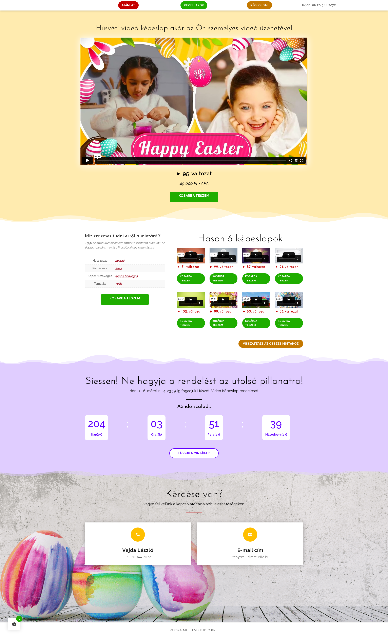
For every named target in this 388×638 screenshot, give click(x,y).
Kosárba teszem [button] (186, 278)
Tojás (118, 283)
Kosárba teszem (194, 196)
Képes (119, 276)
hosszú (119, 260)
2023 (118, 268)
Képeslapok (194, 5)
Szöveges (131, 276)
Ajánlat (128, 5)
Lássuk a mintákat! (194, 453)
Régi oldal (259, 5)
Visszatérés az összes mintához (271, 343)
